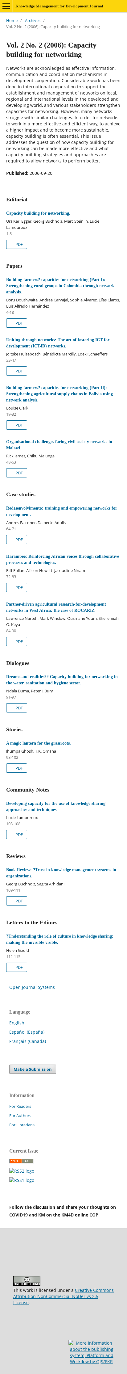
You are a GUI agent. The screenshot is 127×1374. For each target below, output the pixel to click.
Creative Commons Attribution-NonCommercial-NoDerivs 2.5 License (63, 1296)
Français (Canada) (27, 1041)
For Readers (20, 1106)
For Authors (20, 1115)
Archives (32, 20)
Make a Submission (33, 1069)
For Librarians (22, 1125)
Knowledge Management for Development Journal (59, 6)
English (16, 1023)
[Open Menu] (6, 6)
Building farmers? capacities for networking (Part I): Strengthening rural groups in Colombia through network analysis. (60, 285)
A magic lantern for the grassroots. (38, 743)
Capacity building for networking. (38, 213)
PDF (18, 244)
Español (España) (26, 1032)
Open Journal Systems (32, 987)
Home (12, 20)
